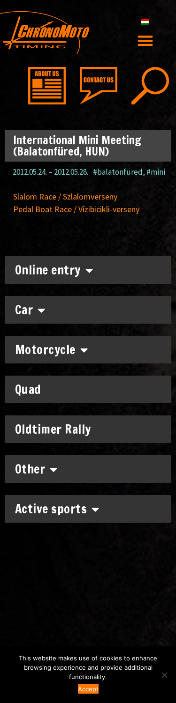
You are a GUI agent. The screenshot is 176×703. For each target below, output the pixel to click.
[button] (145, 40)
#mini (155, 172)
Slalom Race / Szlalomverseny (65, 196)
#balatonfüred (118, 172)
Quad (28, 389)
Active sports (51, 509)
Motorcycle (45, 349)
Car (24, 309)
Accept (88, 689)
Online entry (48, 270)
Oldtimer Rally (53, 429)
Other (30, 469)
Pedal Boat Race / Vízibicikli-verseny (76, 209)
